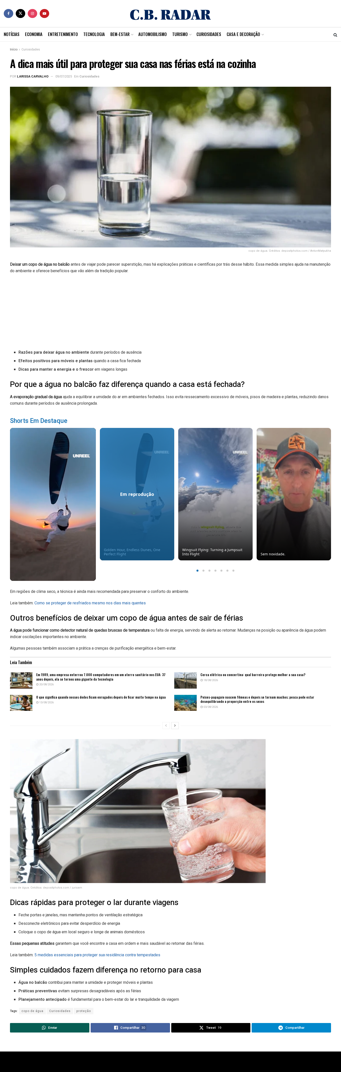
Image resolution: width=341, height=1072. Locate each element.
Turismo (180, 34)
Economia (33, 34)
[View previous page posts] (166, 725)
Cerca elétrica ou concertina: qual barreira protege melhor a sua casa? (252, 674)
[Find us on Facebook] (8, 13)
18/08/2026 (210, 680)
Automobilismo (152, 34)
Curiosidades (208, 34)
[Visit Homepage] (170, 13)
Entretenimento (63, 34)
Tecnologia (94, 34)
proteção (83, 1011)
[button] (197, 571)
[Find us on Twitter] (20, 13)
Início (13, 49)
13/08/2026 (46, 702)
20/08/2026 (46, 684)
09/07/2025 (63, 76)
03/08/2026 (210, 707)
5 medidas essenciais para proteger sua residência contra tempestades (97, 955)
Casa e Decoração (243, 34)
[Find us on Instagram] (32, 13)
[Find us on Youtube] (44, 13)
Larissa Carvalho (32, 76)
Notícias (11, 34)
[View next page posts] (175, 725)
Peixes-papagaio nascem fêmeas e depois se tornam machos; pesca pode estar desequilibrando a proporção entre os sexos (257, 699)
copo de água (32, 1011)
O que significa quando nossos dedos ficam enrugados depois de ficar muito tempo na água (101, 697)
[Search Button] (335, 34)
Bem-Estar (120, 34)
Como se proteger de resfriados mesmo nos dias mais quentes (90, 603)
